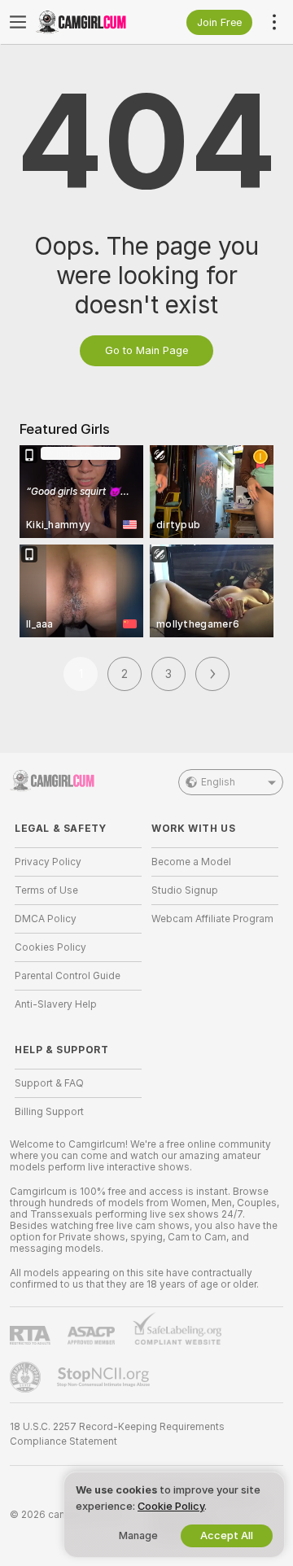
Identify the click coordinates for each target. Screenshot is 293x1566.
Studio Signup (184, 890)
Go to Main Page (146, 350)
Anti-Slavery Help (56, 1004)
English (218, 782)
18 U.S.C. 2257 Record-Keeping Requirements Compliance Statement (117, 1434)
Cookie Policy (171, 1506)
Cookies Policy (50, 947)
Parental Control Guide (67, 976)
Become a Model (191, 862)
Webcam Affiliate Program (212, 919)
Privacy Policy (48, 862)
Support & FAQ (49, 1083)
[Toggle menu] (18, 22)
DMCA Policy (46, 919)
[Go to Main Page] (91, 22)
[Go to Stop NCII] (105, 1377)
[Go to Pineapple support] (27, 1377)
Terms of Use (46, 890)
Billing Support (49, 1112)
